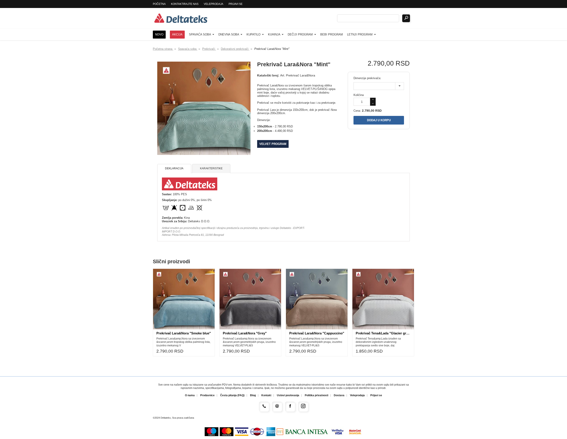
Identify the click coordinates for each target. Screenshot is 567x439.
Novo (159, 34)
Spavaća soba (200, 34)
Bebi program (331, 34)
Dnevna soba (229, 34)
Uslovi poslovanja (288, 395)
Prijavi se (236, 4)
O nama (190, 395)
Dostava (339, 395)
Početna (159, 4)
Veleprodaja (213, 4)
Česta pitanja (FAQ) (232, 395)
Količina (358, 95)
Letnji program (360, 34)
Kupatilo (254, 34)
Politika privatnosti (316, 395)
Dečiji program (301, 34)
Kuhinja (274, 34)
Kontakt (266, 395)
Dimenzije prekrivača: (367, 78)
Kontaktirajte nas (184, 4)
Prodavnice (207, 395)
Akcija (177, 34)
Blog (253, 395)
